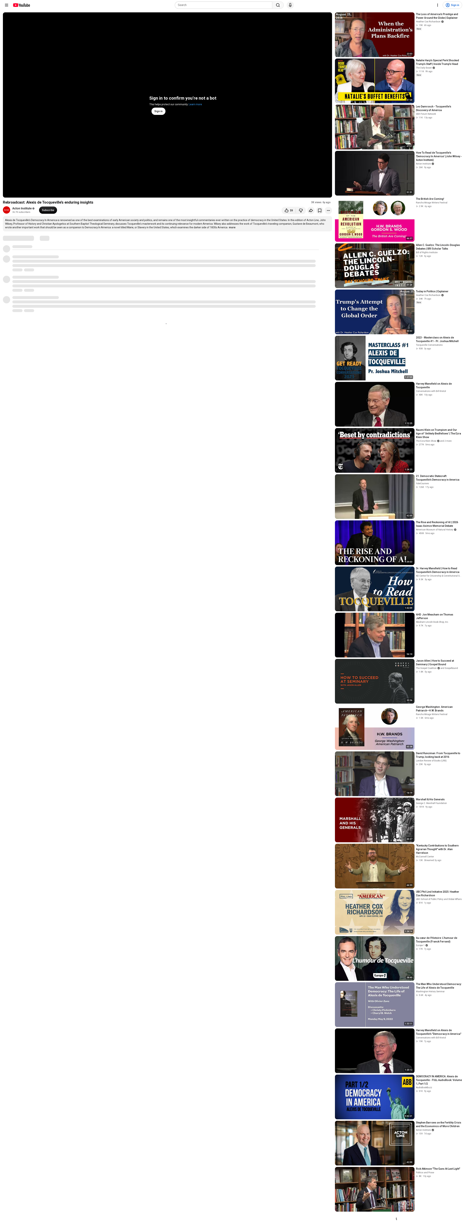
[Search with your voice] (290, 5)
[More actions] (328, 210)
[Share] (311, 210)
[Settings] (437, 5)
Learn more (195, 104)
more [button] (232, 227)
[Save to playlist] (319, 210)
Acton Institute (22, 208)
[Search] (278, 5)
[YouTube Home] (21, 5)
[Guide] (6, 5)
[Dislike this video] (301, 210)
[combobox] (224, 5)
